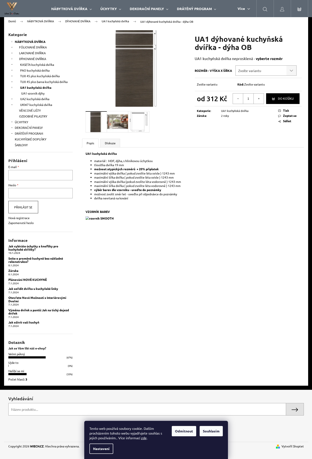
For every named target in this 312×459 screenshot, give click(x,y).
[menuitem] (71, 8)
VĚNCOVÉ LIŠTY (30, 110)
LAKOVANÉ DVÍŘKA (32, 53)
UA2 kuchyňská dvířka (34, 99)
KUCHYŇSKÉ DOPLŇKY (30, 139)
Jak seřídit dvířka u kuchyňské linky (33, 288)
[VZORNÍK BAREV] (100, 218)
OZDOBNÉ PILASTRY (33, 116)
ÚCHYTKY (21, 122)
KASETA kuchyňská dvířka (37, 64)
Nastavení (101, 448)
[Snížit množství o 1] (238, 98)
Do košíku (286, 98)
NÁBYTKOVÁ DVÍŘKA (30, 42)
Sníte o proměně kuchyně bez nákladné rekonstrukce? (35, 260)
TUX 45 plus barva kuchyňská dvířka (44, 82)
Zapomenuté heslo (21, 223)
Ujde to (13, 362)
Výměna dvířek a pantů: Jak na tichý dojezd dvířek (38, 312)
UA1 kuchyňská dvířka (35, 87)
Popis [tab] (90, 143)
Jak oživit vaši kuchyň (23, 322)
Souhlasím (211, 431)
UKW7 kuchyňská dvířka (36, 105)
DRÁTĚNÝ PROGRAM (29, 133)
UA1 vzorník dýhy (33, 93)
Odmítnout (184, 431)
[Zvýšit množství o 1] (258, 98)
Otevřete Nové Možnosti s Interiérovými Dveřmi (37, 299)
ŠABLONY (21, 145)
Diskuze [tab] (110, 143)
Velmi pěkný (16, 354)
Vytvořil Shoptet (293, 446)
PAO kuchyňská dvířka (35, 70)
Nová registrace (19, 218)
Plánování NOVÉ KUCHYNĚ (27, 279)
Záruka (13, 270)
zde (144, 438)
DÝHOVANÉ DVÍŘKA (32, 59)
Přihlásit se (23, 207)
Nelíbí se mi (16, 371)
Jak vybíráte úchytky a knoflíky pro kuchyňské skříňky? (33, 248)
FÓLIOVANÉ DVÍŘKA (33, 47)
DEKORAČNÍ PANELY (29, 127)
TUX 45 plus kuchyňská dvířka (40, 76)
